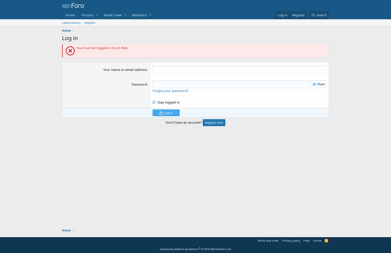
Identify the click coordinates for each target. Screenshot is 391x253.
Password (139, 84)
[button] (97, 15)
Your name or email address (125, 69)
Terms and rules (268, 241)
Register (89, 23)
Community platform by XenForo (195, 249)
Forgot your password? (171, 90)
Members (139, 15)
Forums (88, 15)
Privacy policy (291, 241)
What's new (113, 15)
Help (306, 241)
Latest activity (71, 23)
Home (70, 15)
